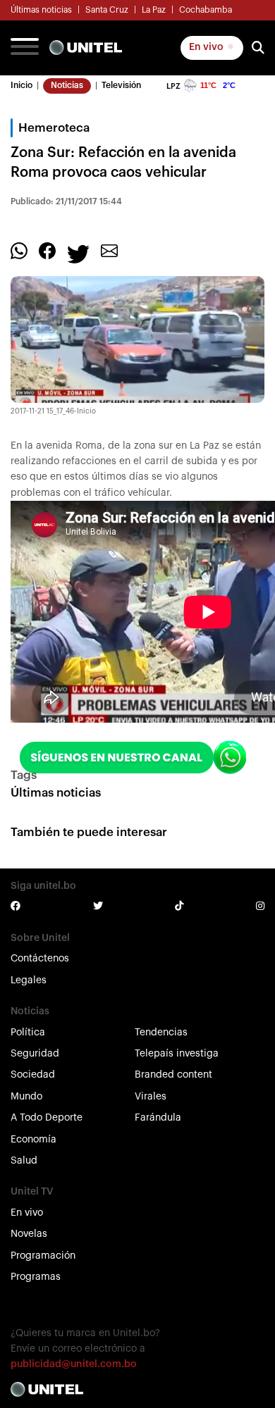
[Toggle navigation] (24, 47)
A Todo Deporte (46, 1118)
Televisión (121, 85)
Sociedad (33, 1075)
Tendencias (161, 1033)
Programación (43, 1256)
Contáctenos (40, 959)
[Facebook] (47, 250)
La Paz (154, 10)
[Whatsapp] (19, 250)
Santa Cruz (106, 10)
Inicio (21, 85)
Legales (29, 980)
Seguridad (35, 1054)
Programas (36, 1277)
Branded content (173, 1075)
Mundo (26, 1097)
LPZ (173, 86)
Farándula (158, 1118)
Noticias (67, 85)
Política (28, 1033)
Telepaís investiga (177, 1054)
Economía (33, 1140)
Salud (24, 1161)
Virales (150, 1097)
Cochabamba (205, 10)
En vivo (207, 47)
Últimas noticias (41, 10)
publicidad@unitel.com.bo (74, 1364)
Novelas (29, 1234)
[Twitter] (78, 253)
